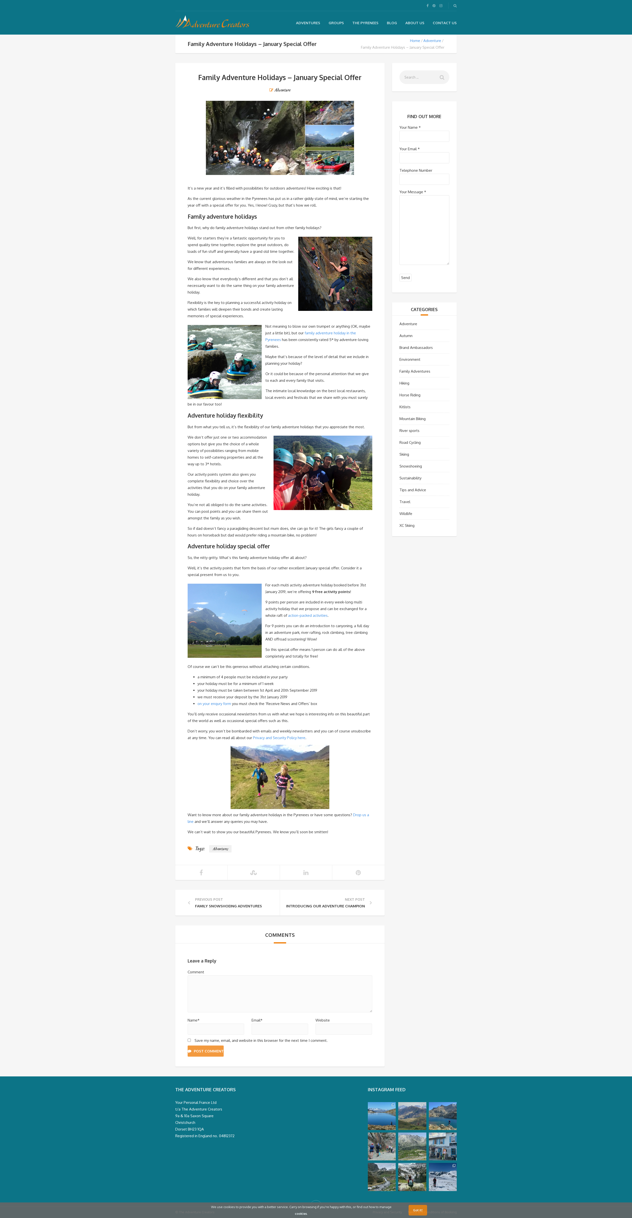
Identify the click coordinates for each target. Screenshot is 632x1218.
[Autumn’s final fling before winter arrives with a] (382, 1116)
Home (415, 40)
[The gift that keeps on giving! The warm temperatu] (412, 1116)
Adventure (432, 40)
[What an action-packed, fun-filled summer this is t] (382, 1146)
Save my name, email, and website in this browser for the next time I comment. (261, 1040)
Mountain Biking (412, 418)
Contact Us (445, 23)
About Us (414, 23)
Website (323, 1020)
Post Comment (209, 1051)
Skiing (404, 454)
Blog (392, 23)
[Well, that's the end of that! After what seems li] (412, 1177)
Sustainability (410, 478)
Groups (336, 23)
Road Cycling (410, 442)
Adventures (308, 23)
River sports (409, 430)
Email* (257, 1020)
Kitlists (405, 407)
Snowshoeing (410, 466)
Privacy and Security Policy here (279, 737)
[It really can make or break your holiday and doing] (443, 1146)
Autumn (406, 335)
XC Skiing (407, 525)
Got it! (418, 1210)
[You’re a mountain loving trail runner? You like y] (412, 1146)
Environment (409, 359)
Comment (196, 972)
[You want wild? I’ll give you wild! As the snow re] (382, 1177)
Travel (404, 501)
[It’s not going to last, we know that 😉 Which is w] (443, 1116)
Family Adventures (414, 371)
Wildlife (405, 513)
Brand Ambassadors (416, 347)
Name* (193, 1020)
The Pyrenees (365, 23)
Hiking (404, 383)
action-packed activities (308, 615)
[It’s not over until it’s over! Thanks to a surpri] (443, 1177)
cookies (301, 1214)
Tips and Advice (412, 490)
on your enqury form (214, 703)
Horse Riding (409, 395)
